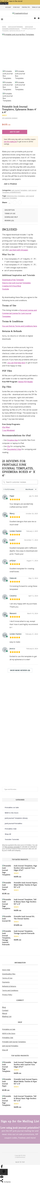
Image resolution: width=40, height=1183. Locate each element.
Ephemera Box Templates (16, 196)
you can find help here (16, 363)
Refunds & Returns (9, 986)
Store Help (16, 7)
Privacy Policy (7, 994)
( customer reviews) (9, 118)
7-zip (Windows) (8, 430)
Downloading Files (8, 974)
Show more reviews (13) (20, 670)
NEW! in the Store (11, 813)
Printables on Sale (12, 807)
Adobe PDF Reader (25, 381)
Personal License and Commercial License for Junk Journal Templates (19, 313)
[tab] (20, 210)
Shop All (8, 834)
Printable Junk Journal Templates (14, 1042)
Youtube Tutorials (12, 839)
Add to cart (15, 132)
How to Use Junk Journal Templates (16, 283)
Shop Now (4, 3)
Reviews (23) (9, 220)
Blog (4, 1007)
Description (10, 210)
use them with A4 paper (18, 250)
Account (8, 7)
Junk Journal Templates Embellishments (17, 28)
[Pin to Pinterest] (15, 202)
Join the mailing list (10, 142)
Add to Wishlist (10, 184)
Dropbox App (12, 440)
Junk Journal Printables (13, 823)
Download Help (11, 217)
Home (4, 27)
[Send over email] (1, 1178)
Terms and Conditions (10, 990)
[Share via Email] (20, 202)
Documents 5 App (14, 449)
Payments (6, 982)
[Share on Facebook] (9, 202)
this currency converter (12, 847)
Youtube (5, 289)
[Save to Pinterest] (4, 1172)
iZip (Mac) (6, 427)
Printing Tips (26, 7)
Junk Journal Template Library (16, 818)
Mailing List (6, 1016)
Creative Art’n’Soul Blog (11, 286)
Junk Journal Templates (15, 27)
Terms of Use (36, 7)
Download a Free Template (13, 280)
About (4, 1013)
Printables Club (10, 829)
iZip (8, 446)
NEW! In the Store (8, 1033)
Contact (5, 1010)
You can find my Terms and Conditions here (19, 326)
